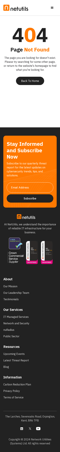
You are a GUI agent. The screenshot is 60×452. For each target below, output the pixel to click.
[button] (52, 7)
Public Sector (11, 336)
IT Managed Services (16, 316)
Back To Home (30, 81)
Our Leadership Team (16, 292)
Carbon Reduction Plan (17, 384)
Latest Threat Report (16, 360)
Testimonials (11, 299)
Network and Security (16, 323)
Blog (6, 366)
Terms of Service (13, 397)
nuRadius (8, 329)
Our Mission (10, 286)
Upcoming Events (14, 354)
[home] (15, 8)
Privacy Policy (11, 391)
